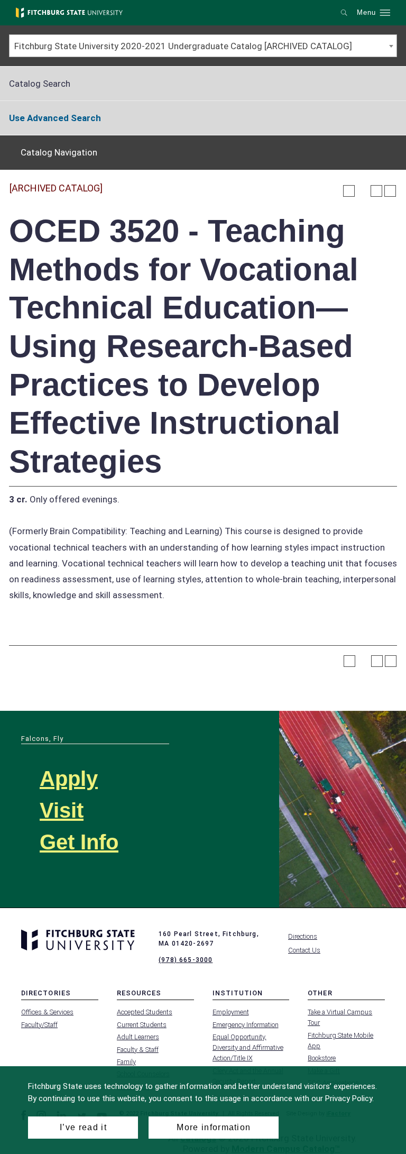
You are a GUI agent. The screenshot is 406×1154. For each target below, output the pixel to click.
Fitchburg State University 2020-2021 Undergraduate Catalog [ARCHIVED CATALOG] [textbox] (183, 46)
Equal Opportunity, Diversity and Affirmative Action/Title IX (248, 1047)
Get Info (79, 842)
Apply (69, 778)
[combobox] (203, 45)
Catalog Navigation (59, 152)
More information (214, 1127)
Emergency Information (246, 1025)
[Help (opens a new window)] (390, 191)
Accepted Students (144, 1012)
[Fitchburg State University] (69, 12)
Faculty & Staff (138, 1050)
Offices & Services (47, 1012)
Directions (302, 936)
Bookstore (322, 1058)
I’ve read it (83, 1127)
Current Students (142, 1025)
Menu (366, 12)
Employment (231, 1012)
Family (126, 1062)
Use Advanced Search (55, 118)
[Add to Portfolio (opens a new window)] (349, 191)
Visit (62, 810)
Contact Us (304, 950)
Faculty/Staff (39, 1025)
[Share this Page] (362, 191)
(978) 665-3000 (186, 960)
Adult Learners (138, 1037)
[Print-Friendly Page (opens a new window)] (376, 191)
